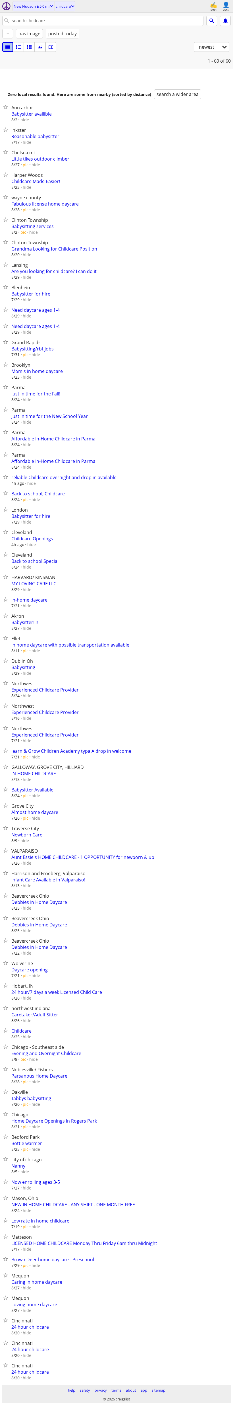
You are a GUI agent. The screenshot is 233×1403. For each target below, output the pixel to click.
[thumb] (18, 47)
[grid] (29, 47)
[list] (7, 47)
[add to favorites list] (6, 107)
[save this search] (225, 21)
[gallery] (40, 47)
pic (25, 164)
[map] (50, 47)
